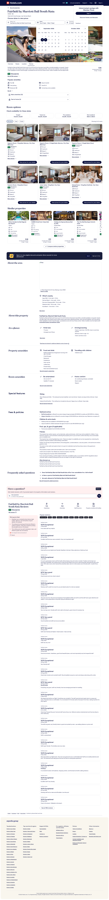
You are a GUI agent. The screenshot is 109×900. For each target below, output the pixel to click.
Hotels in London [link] (10, 877)
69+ (99, 59)
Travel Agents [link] (59, 837)
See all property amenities (47, 371)
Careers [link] (91, 831)
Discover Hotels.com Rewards (89, 17)
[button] (42, 36)
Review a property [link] (44, 836)
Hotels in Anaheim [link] (11, 884)
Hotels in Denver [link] (10, 856)
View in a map (44, 291)
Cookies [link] (74, 834)
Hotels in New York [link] (11, 831)
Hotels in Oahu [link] (26, 854)
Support (85, 3)
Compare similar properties (55, 246)
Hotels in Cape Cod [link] (27, 856)
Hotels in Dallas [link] (10, 887)
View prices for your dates (27, 162)
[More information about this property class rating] (12, 14)
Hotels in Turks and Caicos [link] (29, 831)
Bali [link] (18, 813)
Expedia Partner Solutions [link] (62, 832)
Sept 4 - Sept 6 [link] (91, 116)
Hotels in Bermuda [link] (27, 839)
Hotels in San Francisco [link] (12, 846)
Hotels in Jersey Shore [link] (28, 844)
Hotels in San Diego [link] (11, 841)
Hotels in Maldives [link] (27, 836)
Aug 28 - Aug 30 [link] (66, 116)
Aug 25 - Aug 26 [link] (42, 116)
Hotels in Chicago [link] (11, 834)
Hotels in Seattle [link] (11, 882)
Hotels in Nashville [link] (11, 844)
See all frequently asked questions (48, 481)
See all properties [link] (15, 8)
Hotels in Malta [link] (26, 841)
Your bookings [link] (43, 828)
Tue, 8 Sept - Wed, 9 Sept (47, 23)
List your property (75, 3)
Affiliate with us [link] (60, 830)
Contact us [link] (42, 834)
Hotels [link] (9, 813)
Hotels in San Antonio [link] (12, 867)
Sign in (100, 3)
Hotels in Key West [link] (11, 874)
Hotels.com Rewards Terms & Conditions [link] (79, 843)
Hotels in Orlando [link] (11, 836)
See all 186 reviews (13, 76)
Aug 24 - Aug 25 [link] (18, 116)
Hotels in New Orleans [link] (12, 839)
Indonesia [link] (14, 813)
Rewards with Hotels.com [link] (95, 836)
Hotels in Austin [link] (10, 862)
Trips (91, 3)
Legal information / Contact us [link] (80, 836)
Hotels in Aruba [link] (26, 828)
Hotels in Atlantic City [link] (12, 872)
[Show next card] (101, 227)
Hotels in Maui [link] (26, 846)
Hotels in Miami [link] (10, 851)
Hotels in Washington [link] (12, 859)
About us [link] (91, 828)
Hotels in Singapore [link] (27, 834)
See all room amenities (46, 385)
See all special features (46, 403)
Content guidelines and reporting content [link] (78, 839)
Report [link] (13, 535)
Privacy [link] (74, 831)
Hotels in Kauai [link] (26, 851)
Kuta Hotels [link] (22, 813)
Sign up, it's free (96, 255)
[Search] (99, 496)
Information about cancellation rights (49, 322)
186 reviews (12, 512)
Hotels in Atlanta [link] (11, 864)
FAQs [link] (41, 831)
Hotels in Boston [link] (10, 869)
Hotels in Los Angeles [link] (12, 849)
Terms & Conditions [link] (77, 828)
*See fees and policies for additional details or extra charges (54, 343)
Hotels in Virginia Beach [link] (12, 879)
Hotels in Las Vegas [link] (11, 828)
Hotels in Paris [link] (10, 854)
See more (42, 310)
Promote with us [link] (60, 835)
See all (9, 91)
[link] (89, 23)
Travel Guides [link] (92, 834)
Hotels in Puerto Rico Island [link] (29, 849)
